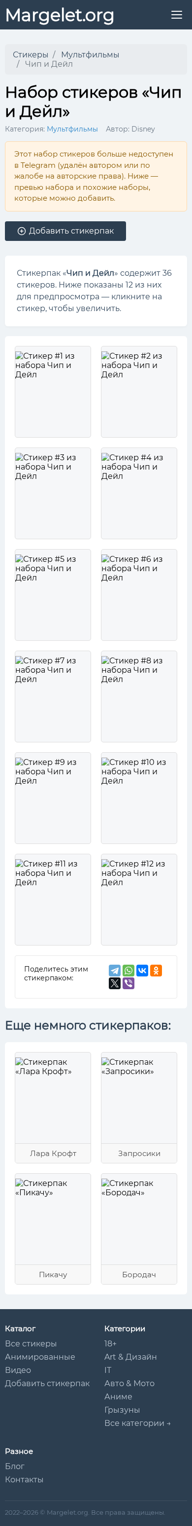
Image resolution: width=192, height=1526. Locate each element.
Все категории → (137, 1423)
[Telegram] (115, 970)
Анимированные (40, 1357)
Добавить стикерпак (47, 1383)
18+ (110, 1343)
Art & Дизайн (130, 1357)
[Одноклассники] (156, 970)
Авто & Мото (129, 1383)
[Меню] (176, 14)
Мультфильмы (72, 129)
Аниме (118, 1396)
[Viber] (128, 983)
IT (107, 1370)
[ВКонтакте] (142, 970)
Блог (15, 1466)
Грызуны (122, 1410)
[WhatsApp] (128, 970)
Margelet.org (60, 15)
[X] (115, 983)
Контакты (24, 1479)
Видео (18, 1370)
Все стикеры (31, 1343)
